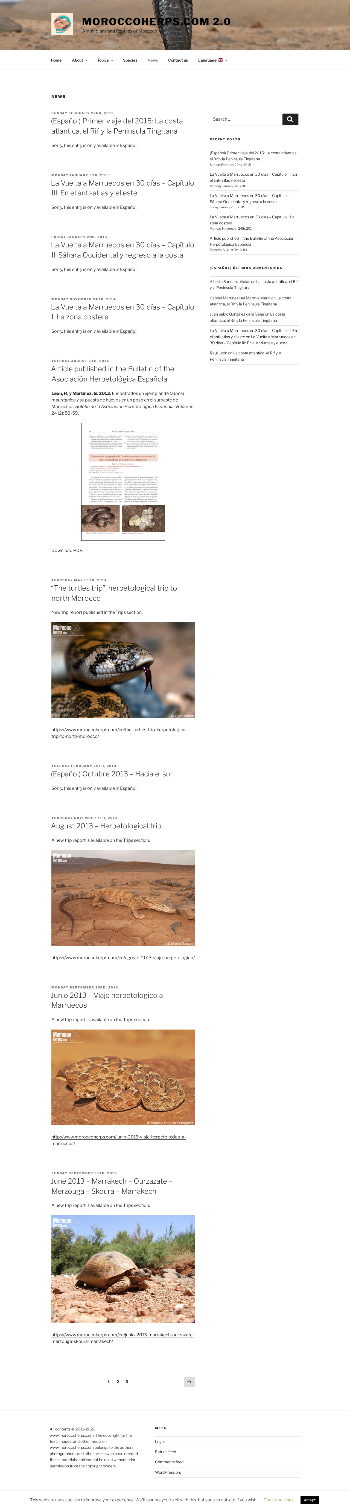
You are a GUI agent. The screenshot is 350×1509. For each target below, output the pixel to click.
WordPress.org (168, 1472)
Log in (160, 1441)
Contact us (178, 60)
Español (128, 145)
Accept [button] (310, 1500)
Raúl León (218, 353)
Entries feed (165, 1451)
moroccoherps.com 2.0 (157, 22)
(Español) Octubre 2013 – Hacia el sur (112, 774)
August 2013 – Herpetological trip (106, 826)
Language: (208, 60)
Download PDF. (67, 550)
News (153, 60)
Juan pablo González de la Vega (237, 314)
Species (130, 60)
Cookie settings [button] (279, 1500)
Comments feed (169, 1461)
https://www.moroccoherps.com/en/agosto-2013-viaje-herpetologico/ (123, 957)
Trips (121, 612)
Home (56, 60)
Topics (103, 60)
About (77, 60)
